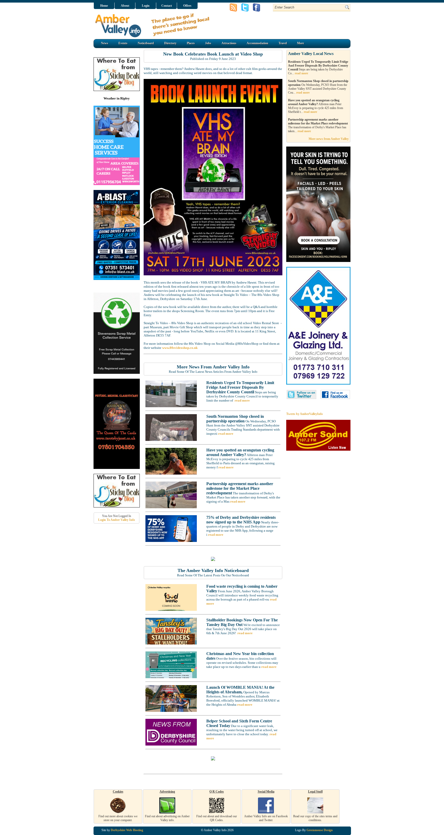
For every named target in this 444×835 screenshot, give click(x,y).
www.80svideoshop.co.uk (180, 348)
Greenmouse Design (320, 830)
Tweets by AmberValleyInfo (304, 414)
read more (242, 400)
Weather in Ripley (117, 98)
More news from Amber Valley (329, 139)
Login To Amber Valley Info (116, 520)
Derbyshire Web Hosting (127, 830)
